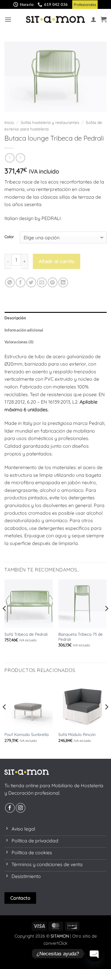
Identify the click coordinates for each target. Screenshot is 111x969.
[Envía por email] (42, 282)
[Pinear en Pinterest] (52, 282)
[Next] (106, 620)
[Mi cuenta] (93, 19)
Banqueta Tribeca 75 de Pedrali (80, 637)
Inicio (9, 122)
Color (9, 237)
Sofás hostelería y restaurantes (50, 122)
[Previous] (4, 620)
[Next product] (9, 157)
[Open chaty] (94, 954)
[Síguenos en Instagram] (20, 808)
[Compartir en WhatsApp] (10, 282)
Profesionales (85, 4)
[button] (8, 19)
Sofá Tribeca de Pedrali (26, 634)
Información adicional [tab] (23, 330)
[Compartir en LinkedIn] (63, 282)
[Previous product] (20, 157)
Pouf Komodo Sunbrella (26, 734)
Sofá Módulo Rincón (77, 734)
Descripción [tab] (15, 317)
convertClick (55, 943)
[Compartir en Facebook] (20, 282)
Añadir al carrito (57, 261)
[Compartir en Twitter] (31, 282)
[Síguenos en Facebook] (10, 808)
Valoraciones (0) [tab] (18, 342)
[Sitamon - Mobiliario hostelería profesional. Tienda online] (55, 19)
